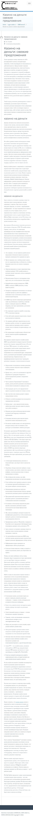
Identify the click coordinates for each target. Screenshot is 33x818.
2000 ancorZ (21, 24)
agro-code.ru (12, 24)
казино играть (19, 702)
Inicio (4, 24)
